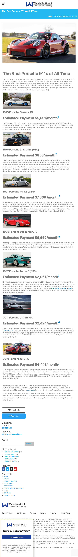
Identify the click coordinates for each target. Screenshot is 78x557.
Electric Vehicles (11, 456)
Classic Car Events (11, 452)
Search (29, 444)
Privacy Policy (65, 513)
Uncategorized (10, 461)
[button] (30, 522)
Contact (53, 513)
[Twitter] (7, 469)
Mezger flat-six (8, 330)
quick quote (31, 390)
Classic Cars (9, 454)
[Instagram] (11, 469)
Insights (43, 513)
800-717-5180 (7, 428)
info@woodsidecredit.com (12, 434)
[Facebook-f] (3, 469)
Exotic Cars (8, 459)
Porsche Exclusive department (61, 288)
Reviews (33, 513)
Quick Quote (21, 513)
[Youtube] (15, 469)
